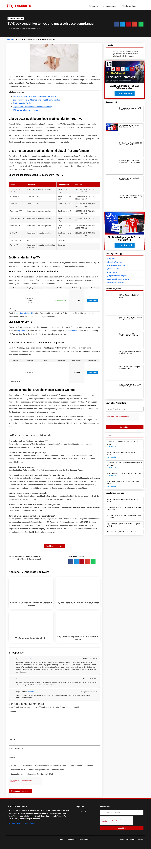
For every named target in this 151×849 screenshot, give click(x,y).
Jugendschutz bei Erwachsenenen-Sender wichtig (32, 107)
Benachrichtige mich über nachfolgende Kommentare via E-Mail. (37, 770)
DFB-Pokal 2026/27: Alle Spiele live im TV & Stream (124, 473)
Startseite (9, 39)
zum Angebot (92, 300)
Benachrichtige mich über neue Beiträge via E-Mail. (32, 774)
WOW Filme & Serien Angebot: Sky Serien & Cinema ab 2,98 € (130, 196)
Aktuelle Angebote (129, 6)
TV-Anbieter (93, 6)
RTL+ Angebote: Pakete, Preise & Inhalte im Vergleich (130, 352)
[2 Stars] (10, 559)
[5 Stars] (14, 559)
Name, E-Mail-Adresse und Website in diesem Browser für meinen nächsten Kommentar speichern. (52, 766)
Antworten (29, 659)
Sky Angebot (22, 331)
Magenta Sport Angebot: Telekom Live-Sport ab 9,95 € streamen (130, 385)
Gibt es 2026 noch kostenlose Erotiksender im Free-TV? (34, 96)
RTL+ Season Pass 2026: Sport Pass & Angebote (129, 367)
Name (12, 740)
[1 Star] (9, 559)
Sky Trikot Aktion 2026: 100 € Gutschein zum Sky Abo (129, 126)
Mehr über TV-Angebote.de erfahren (21, 823)
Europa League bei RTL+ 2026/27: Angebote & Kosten (129, 334)
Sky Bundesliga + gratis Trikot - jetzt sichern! (124, 238)
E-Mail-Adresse (16, 748)
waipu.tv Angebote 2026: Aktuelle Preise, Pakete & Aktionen (130, 318)
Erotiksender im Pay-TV (22, 103)
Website (12, 757)
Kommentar (14, 712)
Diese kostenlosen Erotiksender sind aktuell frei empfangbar (36, 100)
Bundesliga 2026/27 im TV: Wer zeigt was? (121, 532)
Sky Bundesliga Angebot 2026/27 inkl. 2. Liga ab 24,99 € (130, 143)
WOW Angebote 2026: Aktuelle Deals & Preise (129, 179)
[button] (142, 6)
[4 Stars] (13, 559)
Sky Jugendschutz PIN (25, 313)
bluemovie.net (73, 331)
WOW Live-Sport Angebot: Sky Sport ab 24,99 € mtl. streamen (129, 161)
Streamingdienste (110, 6)
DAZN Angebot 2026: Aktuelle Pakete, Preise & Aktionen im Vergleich (129, 295)
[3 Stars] (12, 559)
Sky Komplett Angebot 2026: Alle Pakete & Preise (130, 108)
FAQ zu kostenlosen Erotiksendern (26, 110)
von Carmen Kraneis (14, 28)
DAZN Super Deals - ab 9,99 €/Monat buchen (125, 87)
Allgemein (11, 18)
